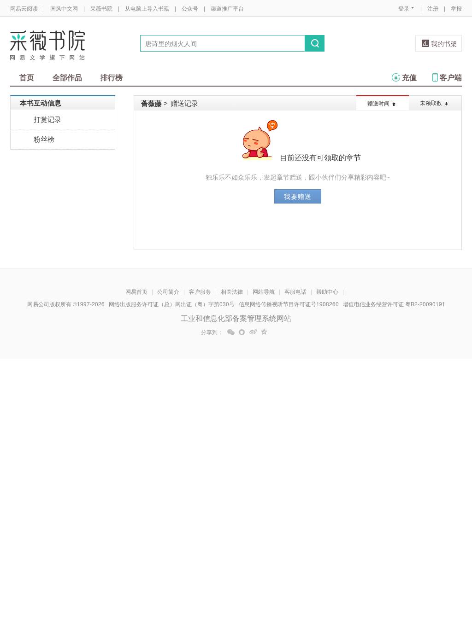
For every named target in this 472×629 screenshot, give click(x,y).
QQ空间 (264, 332)
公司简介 (168, 291)
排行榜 (111, 77)
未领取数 (431, 102)
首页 (26, 77)
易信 (242, 332)
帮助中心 (327, 291)
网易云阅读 (24, 8)
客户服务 (200, 291)
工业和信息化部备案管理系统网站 (236, 318)
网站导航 (264, 291)
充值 (409, 77)
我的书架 (444, 43)
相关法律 (232, 291)
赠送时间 (378, 103)
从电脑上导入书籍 (147, 8)
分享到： (212, 332)
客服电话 (295, 291)
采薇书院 (101, 8)
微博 (253, 332)
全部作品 (67, 77)
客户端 (451, 77)
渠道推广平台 (227, 8)
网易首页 (136, 291)
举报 (456, 8)
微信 (231, 332)
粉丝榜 (44, 139)
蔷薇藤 (151, 103)
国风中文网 (64, 8)
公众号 (190, 8)
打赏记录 (47, 119)
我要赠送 (298, 196)
